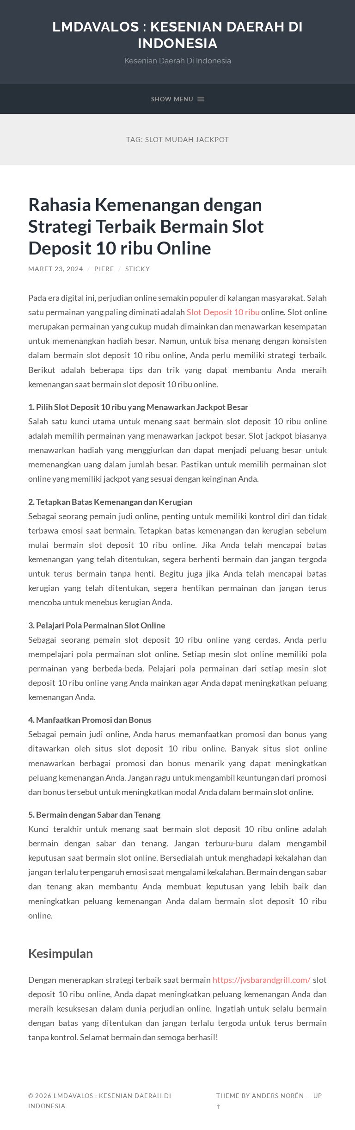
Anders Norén (278, 1095)
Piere (104, 269)
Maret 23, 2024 (55, 269)
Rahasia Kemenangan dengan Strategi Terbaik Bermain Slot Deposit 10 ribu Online (146, 225)
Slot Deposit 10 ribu (223, 312)
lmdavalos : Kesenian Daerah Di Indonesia (177, 35)
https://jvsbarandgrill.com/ (262, 980)
